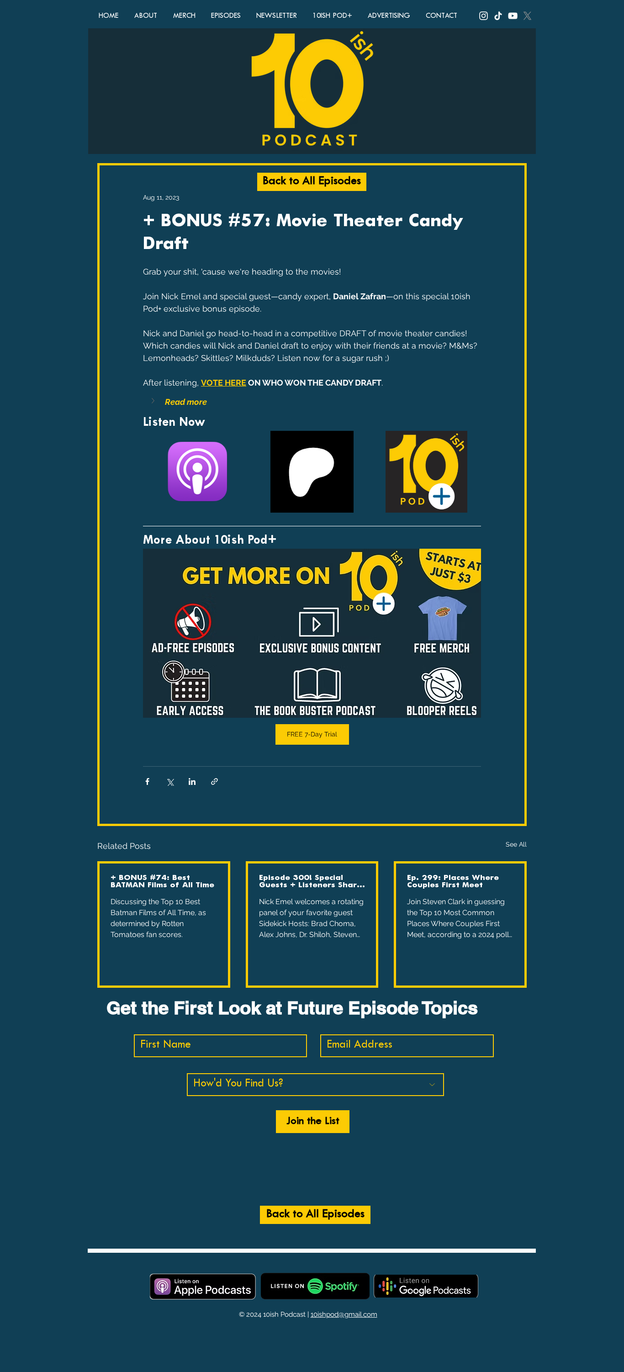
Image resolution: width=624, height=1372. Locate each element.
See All (516, 844)
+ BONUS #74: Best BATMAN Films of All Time (162, 881)
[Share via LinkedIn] (192, 781)
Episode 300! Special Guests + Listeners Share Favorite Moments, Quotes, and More (310, 881)
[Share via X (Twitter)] (169, 781)
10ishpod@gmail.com (344, 1314)
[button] (312, 401)
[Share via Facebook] (147, 781)
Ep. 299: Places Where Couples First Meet (453, 881)
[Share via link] (214, 781)
